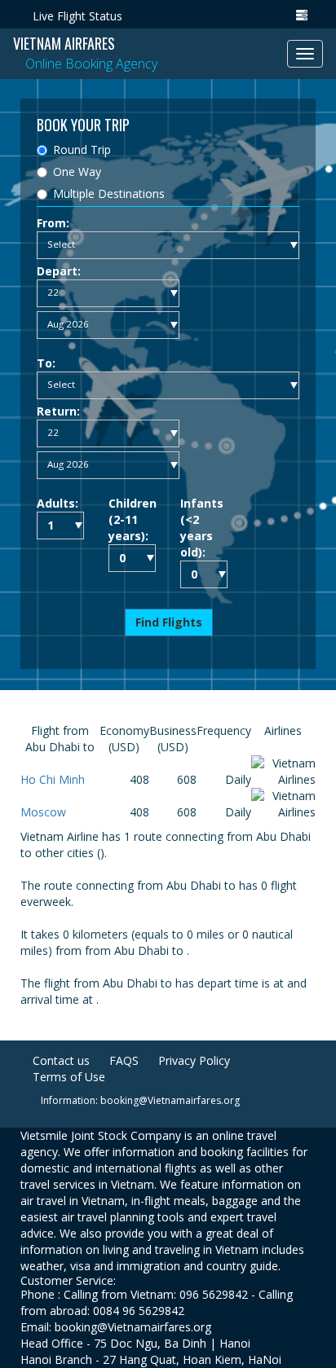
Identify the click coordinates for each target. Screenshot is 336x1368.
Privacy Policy (194, 1060)
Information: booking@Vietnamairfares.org (140, 1100)
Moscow (43, 812)
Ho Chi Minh (52, 779)
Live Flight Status (77, 16)
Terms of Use (69, 1076)
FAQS (124, 1060)
